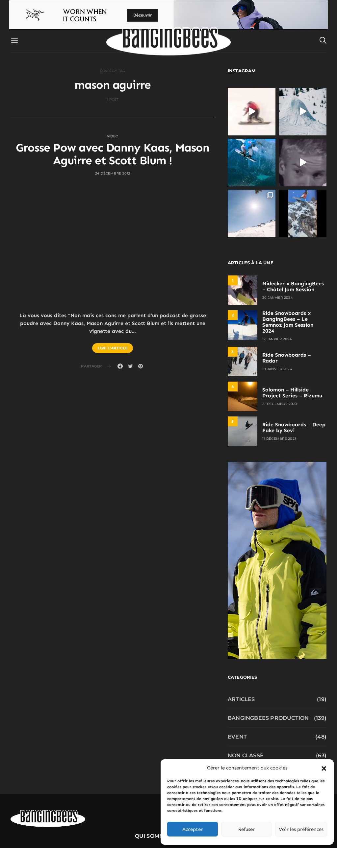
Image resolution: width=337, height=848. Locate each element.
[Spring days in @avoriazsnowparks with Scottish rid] (251, 213)
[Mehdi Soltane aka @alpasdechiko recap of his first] (302, 111)
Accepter (192, 829)
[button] (324, 768)
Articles (241, 699)
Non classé (246, 755)
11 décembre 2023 (279, 438)
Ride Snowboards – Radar (286, 358)
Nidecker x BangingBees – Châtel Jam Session (293, 286)
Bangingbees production (268, 718)
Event (237, 737)
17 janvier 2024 (277, 339)
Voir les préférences (301, 829)
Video (112, 136)
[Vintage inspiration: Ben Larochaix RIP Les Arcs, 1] (302, 213)
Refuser (246, 829)
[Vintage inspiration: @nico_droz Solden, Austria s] (251, 162)
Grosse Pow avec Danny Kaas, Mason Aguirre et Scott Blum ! (112, 154)
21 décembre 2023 (279, 404)
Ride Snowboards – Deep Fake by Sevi (293, 427)
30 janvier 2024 (277, 297)
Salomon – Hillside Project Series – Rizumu (292, 393)
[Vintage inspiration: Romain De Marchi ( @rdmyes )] (251, 111)
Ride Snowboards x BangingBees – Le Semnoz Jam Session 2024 (287, 322)
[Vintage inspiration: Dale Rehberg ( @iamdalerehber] (302, 162)
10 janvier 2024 (277, 369)
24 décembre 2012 (112, 173)
